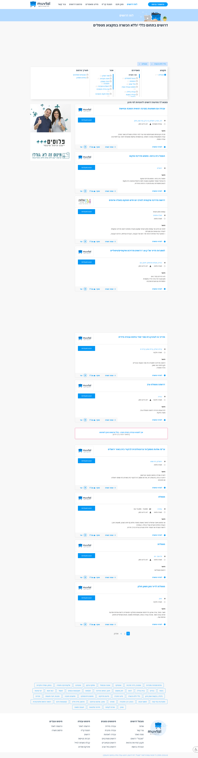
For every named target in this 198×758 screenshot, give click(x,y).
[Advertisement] (99, 45)
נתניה (157, 121)
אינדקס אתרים (84, 746)
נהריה (160, 263)
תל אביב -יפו (158, 556)
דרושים (87, 734)
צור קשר (62, 4)
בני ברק (146, 121)
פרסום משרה (57, 730)
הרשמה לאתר (84, 726)
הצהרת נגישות (138, 746)
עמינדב (159, 509)
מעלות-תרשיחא (152, 263)
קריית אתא (149, 349)
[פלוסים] (50, 160)
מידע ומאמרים (91, 4)
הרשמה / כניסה (158, 4)
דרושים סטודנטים (109, 738)
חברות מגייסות (84, 738)
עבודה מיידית (110, 726)
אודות (141, 726)
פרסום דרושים (75, 4)
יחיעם (144, 263)
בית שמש (153, 461)
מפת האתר (139, 734)
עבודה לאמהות (110, 734)
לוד (161, 121)
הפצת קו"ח (107, 4)
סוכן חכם (120, 4)
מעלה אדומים (157, 215)
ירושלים (152, 121)
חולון (135, 121)
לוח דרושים (132, 4)
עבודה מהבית (110, 730)
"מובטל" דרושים (137, 738)
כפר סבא (140, 121)
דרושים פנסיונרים (109, 742)
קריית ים (143, 349)
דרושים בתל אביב (109, 746)
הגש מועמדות (86, 120)
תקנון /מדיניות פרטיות (135, 742)
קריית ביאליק (158, 349)
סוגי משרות (133, 75)
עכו (141, 263)
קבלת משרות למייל (82, 742)
